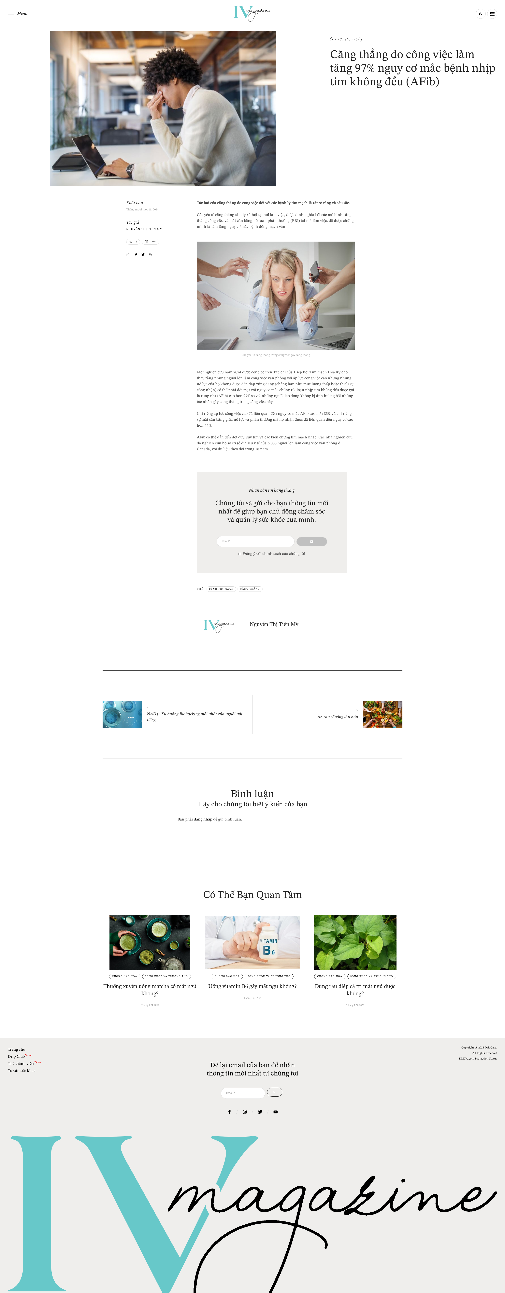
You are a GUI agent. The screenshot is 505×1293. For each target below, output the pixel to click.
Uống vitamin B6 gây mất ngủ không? (252, 986)
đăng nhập (203, 819)
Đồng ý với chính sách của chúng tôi (274, 554)
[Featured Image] (150, 942)
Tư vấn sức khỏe (21, 1071)
